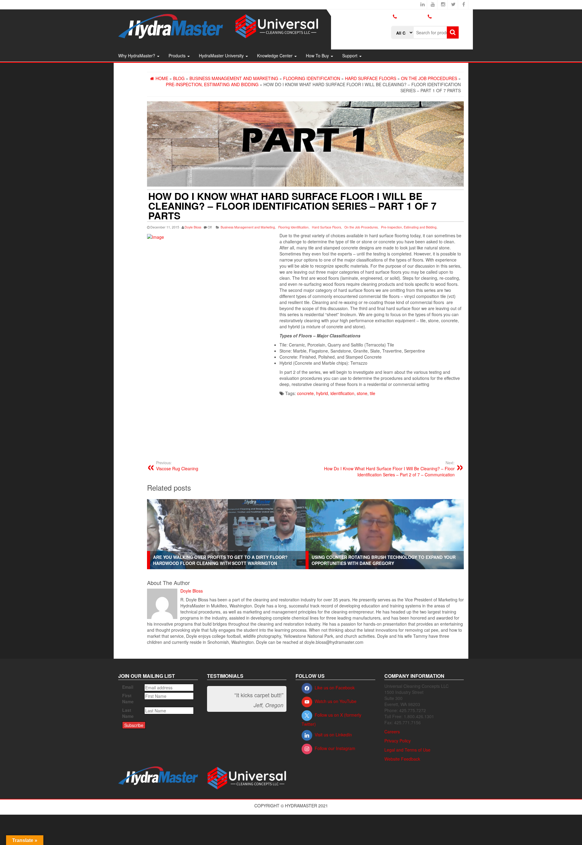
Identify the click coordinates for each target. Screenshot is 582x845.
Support (350, 55)
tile (372, 393)
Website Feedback (402, 759)
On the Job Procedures (361, 227)
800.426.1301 (412, 16)
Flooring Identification (293, 227)
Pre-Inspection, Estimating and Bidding (408, 227)
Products (178, 55)
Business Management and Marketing (248, 227)
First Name (128, 698)
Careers (392, 731)
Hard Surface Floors (326, 227)
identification (342, 393)
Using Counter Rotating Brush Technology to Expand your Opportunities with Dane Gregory (384, 560)
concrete (305, 393)
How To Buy (318, 55)
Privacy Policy (397, 741)
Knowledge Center (275, 55)
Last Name (128, 713)
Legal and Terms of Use (407, 750)
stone (362, 393)
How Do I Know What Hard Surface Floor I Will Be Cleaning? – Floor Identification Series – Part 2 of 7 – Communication (389, 469)
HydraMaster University (222, 55)
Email (127, 687)
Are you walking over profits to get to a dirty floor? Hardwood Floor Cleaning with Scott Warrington (220, 560)
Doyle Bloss (193, 227)
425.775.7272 (404, 22)
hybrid (322, 393)
